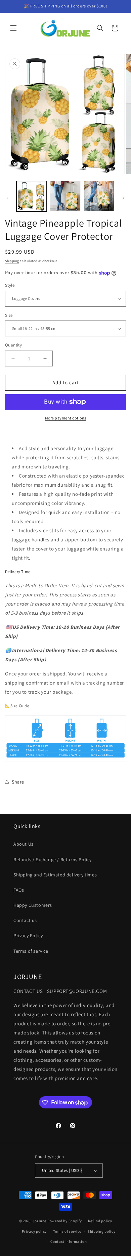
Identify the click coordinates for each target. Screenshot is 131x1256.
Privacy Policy (28, 935)
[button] (13, 28)
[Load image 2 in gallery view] (65, 196)
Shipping (12, 261)
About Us (23, 844)
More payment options (65, 417)
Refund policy (100, 1221)
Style (9, 285)
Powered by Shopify (64, 1221)
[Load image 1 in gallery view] (31, 196)
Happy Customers (32, 905)
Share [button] (18, 782)
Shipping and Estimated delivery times (55, 875)
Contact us (25, 920)
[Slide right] (123, 197)
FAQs (18, 890)
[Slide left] (7, 197)
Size (9, 315)
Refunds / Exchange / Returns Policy (52, 859)
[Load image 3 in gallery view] (99, 196)
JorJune (39, 1221)
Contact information (68, 1241)
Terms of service (30, 951)
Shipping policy (102, 1231)
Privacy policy (34, 1231)
